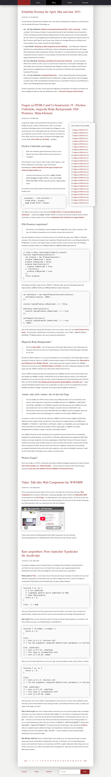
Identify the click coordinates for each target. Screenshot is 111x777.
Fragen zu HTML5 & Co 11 (81, 158)
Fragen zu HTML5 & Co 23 (81, 191)
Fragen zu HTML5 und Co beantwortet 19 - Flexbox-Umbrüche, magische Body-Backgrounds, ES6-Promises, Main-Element (54, 109)
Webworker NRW (81, 495)
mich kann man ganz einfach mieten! (71, 91)
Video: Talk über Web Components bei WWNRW (52, 482)
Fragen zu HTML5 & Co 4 (80, 138)
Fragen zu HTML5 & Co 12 (81, 161)
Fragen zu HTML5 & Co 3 (80, 135)
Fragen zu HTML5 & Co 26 (81, 200)
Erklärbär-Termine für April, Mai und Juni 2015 (51, 12)
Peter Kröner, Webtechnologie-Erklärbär (24, 2)
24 (78, 760)
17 (60, 760)
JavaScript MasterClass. (49, 75)
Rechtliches (49, 771)
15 (55, 760)
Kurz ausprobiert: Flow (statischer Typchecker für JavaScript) (50, 553)
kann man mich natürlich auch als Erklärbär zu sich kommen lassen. (51, 468)
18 (63, 760)
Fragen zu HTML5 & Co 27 (81, 203)
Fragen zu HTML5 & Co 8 (80, 149)
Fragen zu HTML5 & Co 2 (80, 132)
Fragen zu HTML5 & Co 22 (81, 189)
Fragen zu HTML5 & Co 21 (81, 186)
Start (38, 2)
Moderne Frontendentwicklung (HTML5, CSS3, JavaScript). (60, 29)
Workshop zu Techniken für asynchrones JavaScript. (55, 61)
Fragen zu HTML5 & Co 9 (80, 152)
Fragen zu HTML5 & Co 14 (81, 166)
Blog (54, 2)
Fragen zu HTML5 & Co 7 (80, 146)
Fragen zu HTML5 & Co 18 (81, 177)
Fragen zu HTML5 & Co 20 (81, 183)
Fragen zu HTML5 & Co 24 (81, 194)
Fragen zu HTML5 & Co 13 (81, 163)
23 (75, 760)
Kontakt (85, 2)
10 (43, 760)
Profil (70, 2)
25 (80, 760)
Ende (85, 760)
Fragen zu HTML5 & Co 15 (81, 169)
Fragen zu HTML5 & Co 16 (81, 172)
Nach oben (24, 771)
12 (48, 760)
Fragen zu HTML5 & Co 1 (80, 130)
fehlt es (84, 725)
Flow (34, 576)
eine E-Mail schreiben (29, 466)
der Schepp (40, 497)
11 (45, 760)
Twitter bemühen (45, 466)
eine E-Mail (35, 139)
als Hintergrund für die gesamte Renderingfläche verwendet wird (60, 382)
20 (68, 760)
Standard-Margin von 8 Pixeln (51, 366)
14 (53, 760)
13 (50, 760)
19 (65, 760)
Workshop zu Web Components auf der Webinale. (51, 46)
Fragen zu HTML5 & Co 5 (80, 141)
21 (70, 760)
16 (58, 760)
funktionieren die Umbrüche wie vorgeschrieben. (67, 217)
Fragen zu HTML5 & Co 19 (81, 180)
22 (73, 760)
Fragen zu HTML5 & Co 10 (81, 155)
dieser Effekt (37, 347)
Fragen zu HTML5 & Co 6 (80, 144)
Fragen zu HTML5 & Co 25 (81, 197)
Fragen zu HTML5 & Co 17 (81, 175)
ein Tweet (46, 139)
